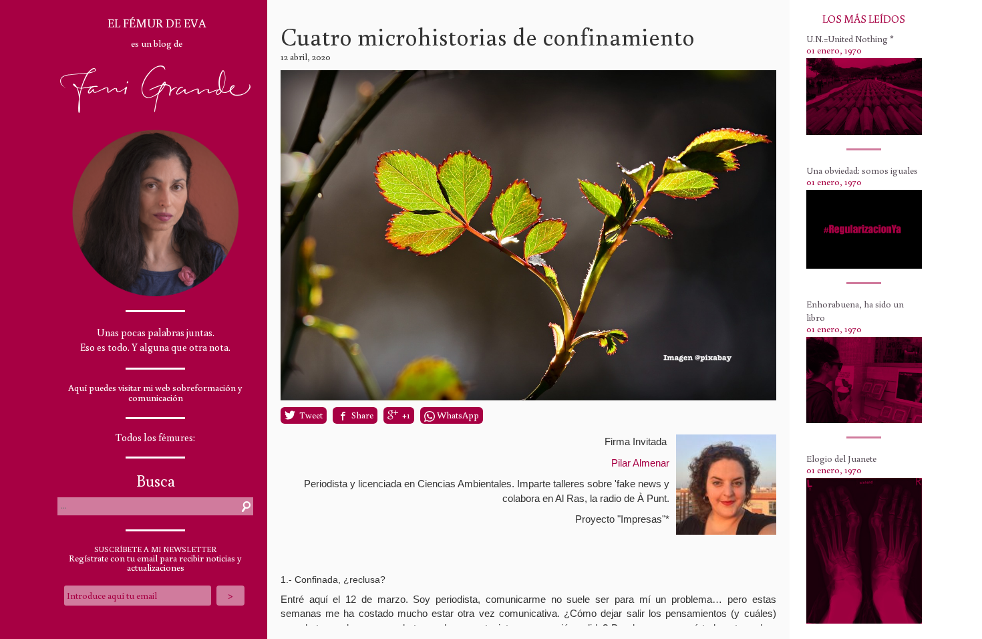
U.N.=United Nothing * (850, 39)
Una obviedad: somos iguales (862, 170)
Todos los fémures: (155, 437)
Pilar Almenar (640, 463)
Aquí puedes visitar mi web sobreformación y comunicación (155, 393)
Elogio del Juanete (841, 459)
